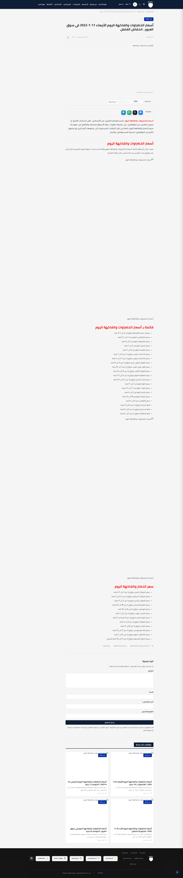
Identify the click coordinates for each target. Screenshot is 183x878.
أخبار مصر (85, 4)
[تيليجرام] (123, 112)
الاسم (150, 692)
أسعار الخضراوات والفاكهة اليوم (139, 646)
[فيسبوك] (140, 112)
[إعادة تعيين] (126, 102)
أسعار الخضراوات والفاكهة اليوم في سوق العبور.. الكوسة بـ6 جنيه (88, 830)
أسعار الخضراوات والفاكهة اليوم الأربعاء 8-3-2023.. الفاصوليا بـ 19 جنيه (132, 783)
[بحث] (139, 4)
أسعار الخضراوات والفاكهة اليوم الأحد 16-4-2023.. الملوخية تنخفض (133, 830)
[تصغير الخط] (141, 102)
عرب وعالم (93, 4)
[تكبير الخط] (130, 102)
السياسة (77, 4)
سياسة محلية (127, 858)
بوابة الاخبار (102, 4)
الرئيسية (149, 12)
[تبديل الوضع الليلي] (135, 4)
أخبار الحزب (58, 4)
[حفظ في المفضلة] (68, 37)
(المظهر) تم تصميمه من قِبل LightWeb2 (106, 873)
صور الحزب (41, 4)
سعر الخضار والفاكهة (120, 646)
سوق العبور (106, 646)
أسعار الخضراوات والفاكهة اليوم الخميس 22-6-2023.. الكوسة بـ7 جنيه (87, 783)
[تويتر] (135, 112)
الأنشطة (49, 4)
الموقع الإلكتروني (147, 712)
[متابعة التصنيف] (141, 19)
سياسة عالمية (138, 858)
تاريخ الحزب (67, 4)
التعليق (150, 671)
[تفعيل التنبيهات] (177, 872)
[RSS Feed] (32, 859)
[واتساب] (129, 112)
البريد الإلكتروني (147, 702)
